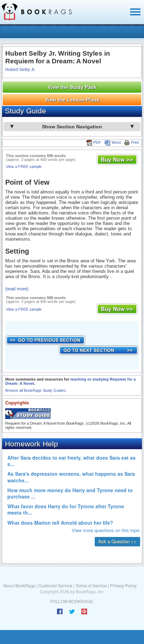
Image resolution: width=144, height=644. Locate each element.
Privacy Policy (123, 585)
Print (135, 142)
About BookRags (19, 585)
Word (116, 142)
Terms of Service (91, 585)
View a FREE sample (24, 166)
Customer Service (55, 585)
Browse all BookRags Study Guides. (36, 390)
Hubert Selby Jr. (20, 69)
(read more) (16, 288)
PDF (97, 142)
